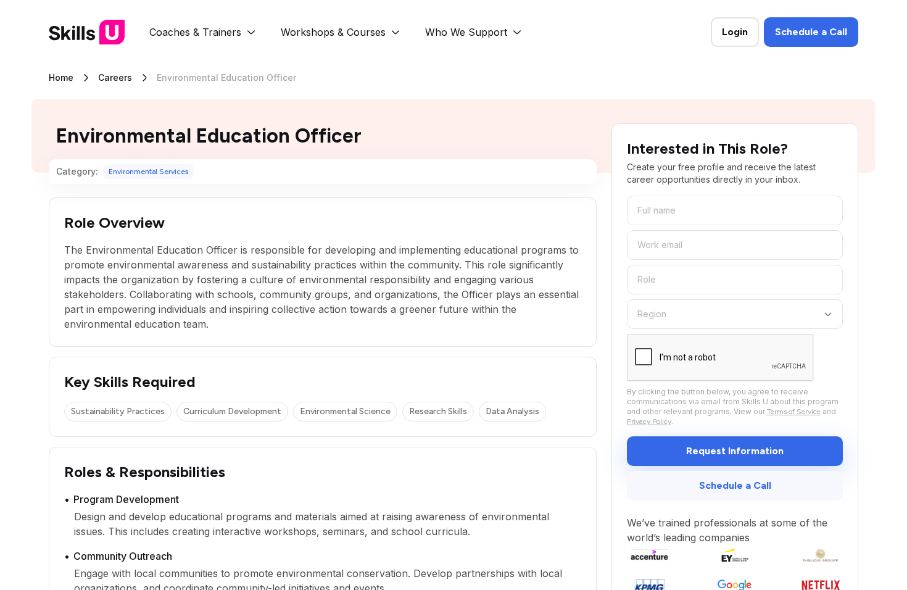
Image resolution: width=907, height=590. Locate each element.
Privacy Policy (649, 421)
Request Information (735, 451)
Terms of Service (794, 411)
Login (735, 32)
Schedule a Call (811, 32)
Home (61, 77)
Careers (115, 77)
